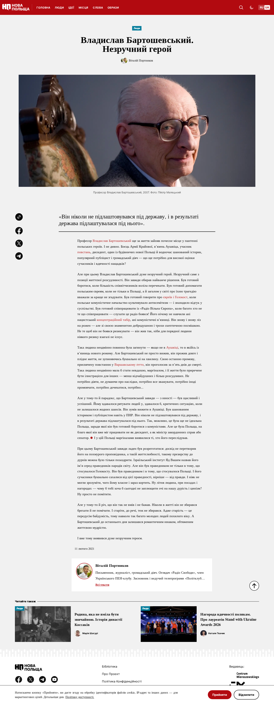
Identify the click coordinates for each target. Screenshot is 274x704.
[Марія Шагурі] (78, 633)
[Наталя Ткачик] (203, 633)
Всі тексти (102, 584)
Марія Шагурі (90, 633)
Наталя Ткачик (216, 633)
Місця (84, 7)
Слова (98, 7)
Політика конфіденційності (122, 681)
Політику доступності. (79, 697)
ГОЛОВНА (43, 7)
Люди (59, 7)
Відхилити (246, 695)
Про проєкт (111, 674)
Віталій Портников (141, 60)
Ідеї (71, 7)
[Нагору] (254, 585)
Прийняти (219, 695)
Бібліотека (109, 666)
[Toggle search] (241, 7)
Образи (113, 7)
